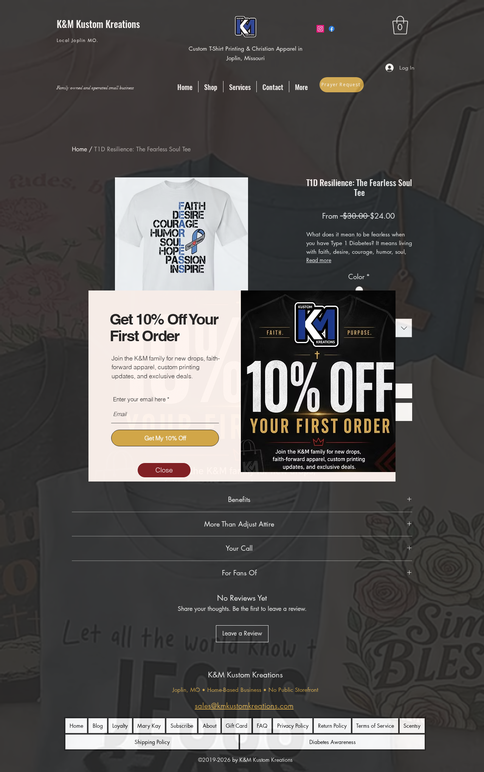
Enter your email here (139, 399)
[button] (164, 470)
